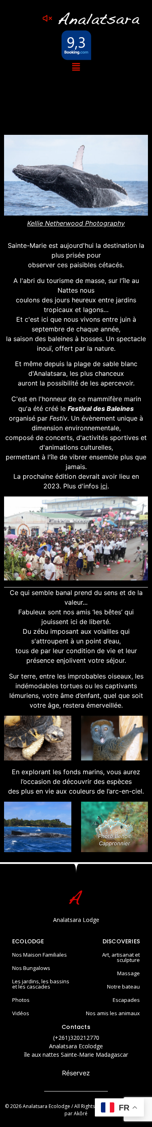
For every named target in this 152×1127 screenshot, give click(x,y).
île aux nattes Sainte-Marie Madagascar (76, 1054)
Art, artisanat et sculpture (121, 957)
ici (104, 486)
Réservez (76, 1073)
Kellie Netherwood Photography (76, 223)
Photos (21, 999)
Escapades (126, 999)
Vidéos (20, 1013)
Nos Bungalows (31, 968)
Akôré (81, 1113)
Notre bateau (123, 986)
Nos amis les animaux (113, 1013)
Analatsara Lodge (76, 920)
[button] (76, 66)
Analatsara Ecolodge (76, 1046)
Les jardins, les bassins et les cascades (40, 984)
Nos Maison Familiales (39, 954)
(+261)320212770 (76, 1037)
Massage (128, 973)
